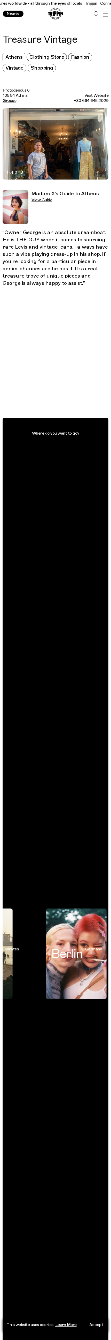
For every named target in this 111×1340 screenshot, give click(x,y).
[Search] (96, 14)
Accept (96, 1324)
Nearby (13, 13)
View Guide (41, 200)
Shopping (41, 68)
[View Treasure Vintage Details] (58, 356)
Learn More (66, 1324)
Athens (13, 57)
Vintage (14, 68)
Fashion (80, 57)
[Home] (55, 14)
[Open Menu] (105, 14)
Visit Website (96, 95)
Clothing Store (46, 57)
